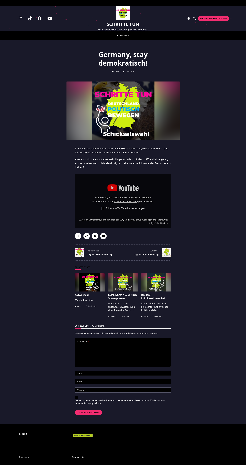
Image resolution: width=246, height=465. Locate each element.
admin (116, 72)
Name (80, 373)
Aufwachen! (82, 294)
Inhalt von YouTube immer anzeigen (125, 208)
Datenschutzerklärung (126, 201)
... (133, 310)
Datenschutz (78, 457)
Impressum (24, 457)
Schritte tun (123, 24)
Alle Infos (122, 35)
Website (80, 390)
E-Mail (80, 381)
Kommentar (83, 341)
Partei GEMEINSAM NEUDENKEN (213, 18)
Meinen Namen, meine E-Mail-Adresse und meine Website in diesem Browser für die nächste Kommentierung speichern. (120, 402)
